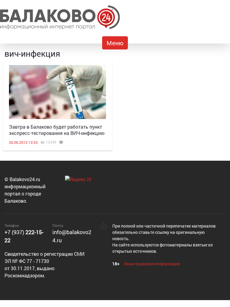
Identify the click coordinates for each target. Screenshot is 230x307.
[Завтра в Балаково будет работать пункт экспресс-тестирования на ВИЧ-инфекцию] (57, 92)
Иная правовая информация (152, 264)
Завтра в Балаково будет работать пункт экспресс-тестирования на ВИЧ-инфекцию (57, 130)
